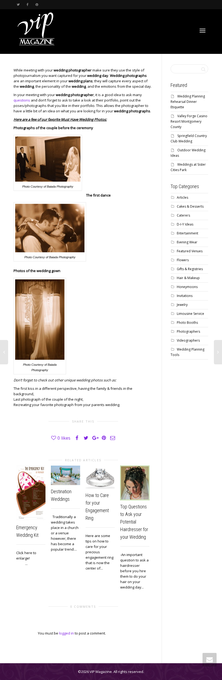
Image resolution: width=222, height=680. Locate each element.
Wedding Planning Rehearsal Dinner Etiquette (188, 101)
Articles (182, 197)
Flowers (183, 260)
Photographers (188, 331)
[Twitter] (18, 4)
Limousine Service (190, 313)
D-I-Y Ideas (185, 224)
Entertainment (187, 233)
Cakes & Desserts (190, 206)
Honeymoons (187, 287)
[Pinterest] (36, 4)
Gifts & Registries (190, 269)
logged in (66, 633)
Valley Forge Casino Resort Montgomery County (189, 121)
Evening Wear (187, 242)
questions (22, 100)
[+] (30, 493)
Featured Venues (190, 251)
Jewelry (182, 304)
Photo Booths (187, 322)
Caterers (183, 215)
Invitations (184, 295)
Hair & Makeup (188, 278)
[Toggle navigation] (202, 30)
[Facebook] (27, 4)
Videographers (188, 340)
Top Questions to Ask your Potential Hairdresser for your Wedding (134, 522)
